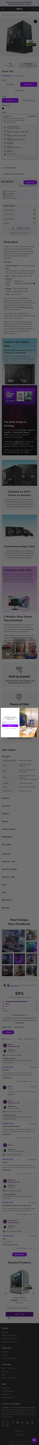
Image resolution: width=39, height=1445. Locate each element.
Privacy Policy (13, 728)
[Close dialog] (36, 708)
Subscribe (10, 725)
